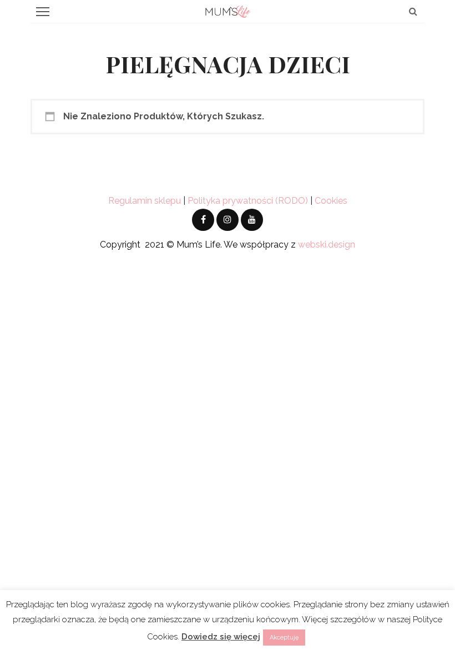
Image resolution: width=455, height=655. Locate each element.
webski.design (326, 244)
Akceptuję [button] (284, 637)
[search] (413, 11)
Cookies (331, 200)
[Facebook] (203, 220)
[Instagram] (227, 220)
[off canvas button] (42, 11)
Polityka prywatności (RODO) (248, 200)
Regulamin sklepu (144, 200)
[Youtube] (252, 220)
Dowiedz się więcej (220, 637)
